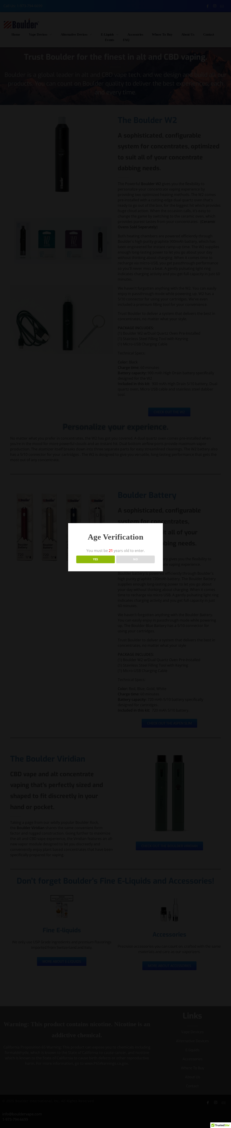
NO (135, 559)
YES (95, 559)
